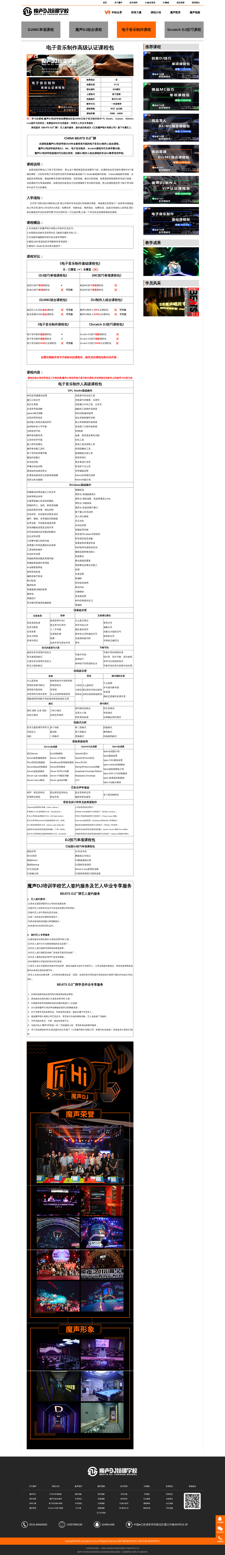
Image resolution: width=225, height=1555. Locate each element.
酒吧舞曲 (146, 1503)
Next (196, 261)
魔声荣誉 (32, 1508)
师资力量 (136, 12)
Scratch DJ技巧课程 (55, 1508)
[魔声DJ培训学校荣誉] (80, 1217)
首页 (105, 2)
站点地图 (169, 1503)
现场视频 (101, 1499)
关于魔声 (118, 2)
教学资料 (124, 1499)
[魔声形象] (80, 1347)
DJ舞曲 (166, 2)
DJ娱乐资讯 (150, 2)
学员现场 (78, 1503)
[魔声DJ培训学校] (80, 1286)
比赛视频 (101, 1503)
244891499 (108, 1524)
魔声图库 (175, 12)
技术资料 (134, 2)
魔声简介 (32, 1494)
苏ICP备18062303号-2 (128, 1541)
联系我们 (196, 2)
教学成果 (32, 1499)
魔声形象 (78, 1494)
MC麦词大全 (124, 1508)
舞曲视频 (101, 1508)
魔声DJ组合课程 (55, 1499)
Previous (146, 261)
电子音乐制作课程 (55, 1503)
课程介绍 (156, 12)
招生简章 (181, 2)
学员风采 (78, 1499)
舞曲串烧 (146, 1508)
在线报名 (169, 1499)
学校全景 (117, 12)
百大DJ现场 (101, 1513)
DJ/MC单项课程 (56, 1494)
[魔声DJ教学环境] (80, 1410)
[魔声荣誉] (80, 1146)
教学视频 (101, 1494)
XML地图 (169, 1508)
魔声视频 (195, 12)
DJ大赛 (78, 1508)
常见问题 (124, 1494)
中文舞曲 (146, 1499)
